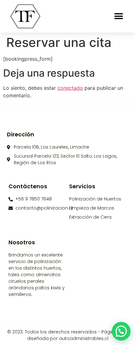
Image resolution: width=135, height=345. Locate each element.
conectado (70, 88)
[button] (118, 16)
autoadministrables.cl (83, 338)
